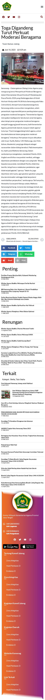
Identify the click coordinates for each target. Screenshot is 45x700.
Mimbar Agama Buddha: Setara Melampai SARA (17, 335)
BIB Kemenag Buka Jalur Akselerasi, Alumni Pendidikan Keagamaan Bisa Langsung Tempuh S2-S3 (19, 290)
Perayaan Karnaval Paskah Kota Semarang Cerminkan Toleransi (22, 452)
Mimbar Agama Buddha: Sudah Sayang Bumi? (16, 341)
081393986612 (12, 531)
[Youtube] (14, 17)
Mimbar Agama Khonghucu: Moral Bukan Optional (17, 311)
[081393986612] (4, 531)
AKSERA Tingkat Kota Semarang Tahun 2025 (16, 428)
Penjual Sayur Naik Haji (9, 445)
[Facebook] (3, 17)
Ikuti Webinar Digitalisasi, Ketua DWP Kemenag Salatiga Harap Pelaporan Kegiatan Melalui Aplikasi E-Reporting (27, 392)
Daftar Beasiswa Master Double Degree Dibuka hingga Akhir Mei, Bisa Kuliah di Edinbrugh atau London (21, 298)
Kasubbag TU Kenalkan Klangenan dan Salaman (17, 421)
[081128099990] (4, 524)
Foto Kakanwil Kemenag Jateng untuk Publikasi (17, 383)
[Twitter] (8, 17)
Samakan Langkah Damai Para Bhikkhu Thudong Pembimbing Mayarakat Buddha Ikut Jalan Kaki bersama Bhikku (21, 354)
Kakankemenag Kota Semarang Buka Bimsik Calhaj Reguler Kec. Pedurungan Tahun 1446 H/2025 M (22, 484)
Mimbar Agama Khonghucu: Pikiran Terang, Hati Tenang (19, 347)
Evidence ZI (11, 571)
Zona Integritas (12, 561)
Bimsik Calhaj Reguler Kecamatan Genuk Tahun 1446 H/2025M (22, 475)
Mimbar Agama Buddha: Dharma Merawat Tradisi (17, 329)
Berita (12, 379)
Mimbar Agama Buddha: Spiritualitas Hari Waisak (17, 305)
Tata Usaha (20, 379)
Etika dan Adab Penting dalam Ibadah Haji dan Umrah (18, 468)
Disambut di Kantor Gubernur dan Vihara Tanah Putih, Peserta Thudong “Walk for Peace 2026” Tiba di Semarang (21, 362)
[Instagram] (19, 17)
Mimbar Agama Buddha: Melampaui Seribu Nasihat (18, 283)
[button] (42, 7)
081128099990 (12, 524)
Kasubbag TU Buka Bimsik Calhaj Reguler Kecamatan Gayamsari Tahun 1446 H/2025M (18, 460)
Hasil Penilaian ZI (13, 566)
